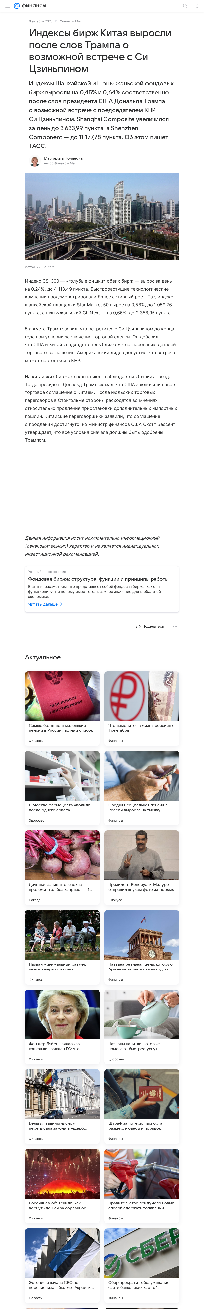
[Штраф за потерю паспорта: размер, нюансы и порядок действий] (141, 1106)
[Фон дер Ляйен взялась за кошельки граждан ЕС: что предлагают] (62, 1027)
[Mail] (17, 6)
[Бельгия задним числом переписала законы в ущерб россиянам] (62, 1106)
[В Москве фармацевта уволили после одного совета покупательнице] (62, 788)
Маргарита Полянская (64, 158)
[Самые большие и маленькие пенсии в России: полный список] (62, 708)
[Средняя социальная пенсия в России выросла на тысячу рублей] (141, 788)
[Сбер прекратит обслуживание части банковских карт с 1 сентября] (141, 1265)
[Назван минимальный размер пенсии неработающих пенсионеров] (62, 947)
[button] (102, 217)
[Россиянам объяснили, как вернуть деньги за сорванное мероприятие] (62, 1186)
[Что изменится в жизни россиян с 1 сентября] (141, 708)
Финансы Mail (70, 21)
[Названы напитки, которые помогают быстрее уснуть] (141, 1027)
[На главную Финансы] (33, 6)
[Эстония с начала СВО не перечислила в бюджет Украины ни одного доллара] (62, 1265)
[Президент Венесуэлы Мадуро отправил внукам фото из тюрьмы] (141, 867)
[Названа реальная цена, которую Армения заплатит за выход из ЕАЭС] (141, 947)
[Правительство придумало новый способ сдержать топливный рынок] (141, 1186)
